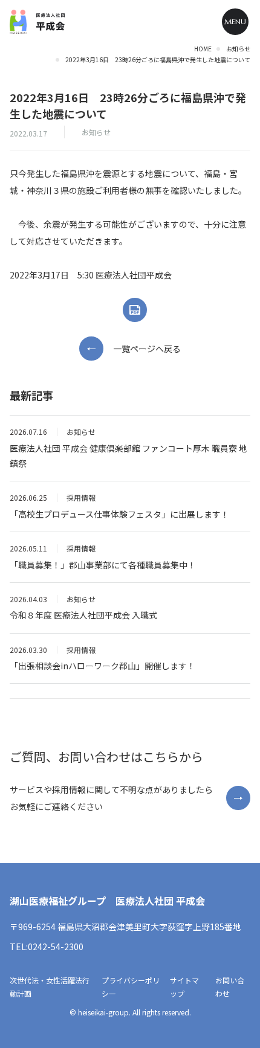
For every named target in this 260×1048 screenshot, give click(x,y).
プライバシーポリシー (131, 986)
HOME (203, 48)
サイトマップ (184, 986)
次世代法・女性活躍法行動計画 (49, 986)
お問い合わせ (229, 986)
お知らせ (238, 48)
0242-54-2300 (55, 946)
